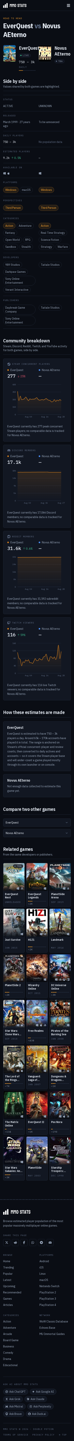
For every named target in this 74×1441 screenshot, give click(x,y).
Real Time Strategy (53, 233)
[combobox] (37, 822)
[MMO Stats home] (13, 5)
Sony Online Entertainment (14, 280)
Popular (8, 1273)
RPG (27, 240)
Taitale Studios (50, 265)
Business (8, 1346)
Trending (8, 1267)
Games (7, 1298)
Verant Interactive (16, 289)
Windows (10, 190)
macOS (26, 190)
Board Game (11, 1340)
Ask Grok (14, 1399)
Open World (12, 240)
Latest (7, 1280)
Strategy (46, 247)
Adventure (25, 226)
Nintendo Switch (49, 1286)
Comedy (8, 1352)
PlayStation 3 (47, 1298)
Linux (42, 1273)
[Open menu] (68, 5)
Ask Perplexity (42, 1406)
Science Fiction (50, 240)
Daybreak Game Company (15, 309)
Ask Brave (15, 1414)
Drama (7, 1359)
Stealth (26, 247)
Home (6, 1261)
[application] (37, 401)
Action (9, 226)
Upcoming (9, 1286)
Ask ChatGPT (17, 1391)
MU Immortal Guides (52, 1334)
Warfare (63, 247)
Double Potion (43, 1429)
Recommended (12, 1292)
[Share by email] (50, 1242)
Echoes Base (47, 1327)
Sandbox (10, 247)
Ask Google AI (45, 1391)
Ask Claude (37, 1399)
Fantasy (10, 233)
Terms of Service (15, 1435)
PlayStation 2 (47, 1292)
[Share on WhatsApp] (32, 1242)
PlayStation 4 (47, 1305)
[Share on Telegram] (41, 1242)
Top (64, 1435)
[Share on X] (6, 1242)
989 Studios (12, 265)
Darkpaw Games (15, 272)
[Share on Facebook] (24, 1242)
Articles (8, 1305)
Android (44, 1261)
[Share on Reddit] (15, 1242)
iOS (41, 1267)
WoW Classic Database (53, 1321)
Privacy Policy (43, 1435)
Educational (10, 1365)
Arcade (7, 1334)
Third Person (13, 208)
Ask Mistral (16, 1406)
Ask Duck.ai (39, 1414)
